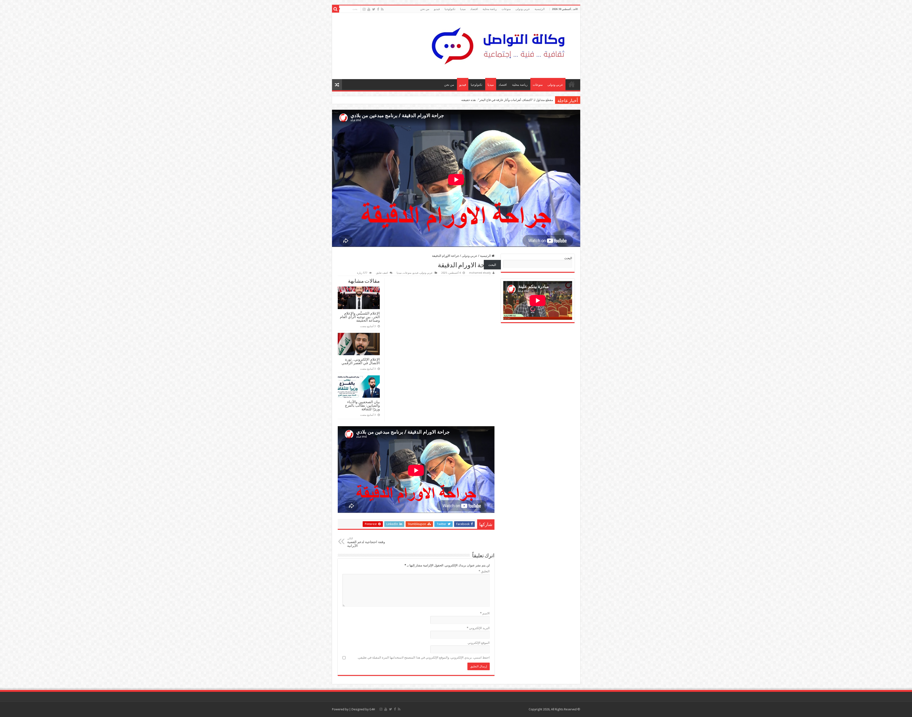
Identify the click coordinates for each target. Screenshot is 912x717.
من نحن (424, 9)
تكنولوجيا (450, 9)
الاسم (485, 613)
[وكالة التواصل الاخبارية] (498, 45)
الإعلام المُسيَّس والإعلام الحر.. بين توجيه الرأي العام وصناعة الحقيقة (360, 316)
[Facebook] (378, 9)
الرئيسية (540, 9)
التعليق (484, 571)
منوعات (506, 9)
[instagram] (364, 9)
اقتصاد (474, 9)
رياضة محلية (490, 9)
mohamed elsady (480, 272)
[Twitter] (374, 9)
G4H (372, 709)
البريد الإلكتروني (478, 628)
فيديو (437, 9)
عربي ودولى (522, 9)
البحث (568, 258)
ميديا (463, 9)
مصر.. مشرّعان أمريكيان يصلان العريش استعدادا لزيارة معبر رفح (512, 100)
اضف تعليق (382, 272)
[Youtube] (369, 9)
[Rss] (382, 9)
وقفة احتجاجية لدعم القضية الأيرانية (366, 542)
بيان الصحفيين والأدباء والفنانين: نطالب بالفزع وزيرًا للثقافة (362, 405)
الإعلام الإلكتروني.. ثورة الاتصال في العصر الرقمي (361, 361)
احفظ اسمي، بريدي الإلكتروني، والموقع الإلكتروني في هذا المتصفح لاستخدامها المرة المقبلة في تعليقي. (423, 657)
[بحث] (335, 9)
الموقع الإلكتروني (479, 643)
